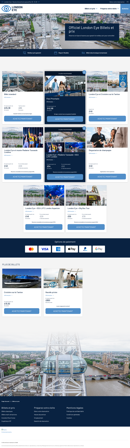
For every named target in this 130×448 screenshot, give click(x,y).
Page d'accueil (5, 401)
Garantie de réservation (41, 421)
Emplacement (38, 418)
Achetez (125, 9)
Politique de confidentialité (75, 411)
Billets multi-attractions (9, 414)
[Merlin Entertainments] (8, 433)
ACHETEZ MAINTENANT (22, 118)
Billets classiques (7, 411)
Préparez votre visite (44, 407)
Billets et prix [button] (90, 9)
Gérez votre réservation (117, 2)
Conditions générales (73, 414)
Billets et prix (15, 401)
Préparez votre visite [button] (108, 9)
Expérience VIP (6, 421)
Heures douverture (40, 414)
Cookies (69, 418)
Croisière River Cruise (8, 418)
